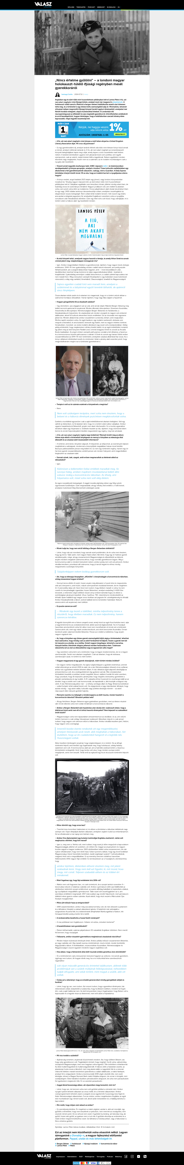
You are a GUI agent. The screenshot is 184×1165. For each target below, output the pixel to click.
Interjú (86, 94)
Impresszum (60, 1157)
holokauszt (75, 1144)
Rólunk (71, 7)
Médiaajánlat (89, 1157)
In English (111, 7)
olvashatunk (118, 102)
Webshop (101, 7)
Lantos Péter (61, 1146)
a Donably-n (77, 1135)
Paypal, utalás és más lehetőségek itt (91, 1138)
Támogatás (80, 7)
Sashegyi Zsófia (67, 94)
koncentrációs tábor (108, 1144)
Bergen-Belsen (62, 1144)
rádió (105, 166)
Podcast (91, 7)
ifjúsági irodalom (90, 1144)
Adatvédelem (72, 1157)
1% (119, 7)
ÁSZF (81, 1157)
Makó (72, 1146)
